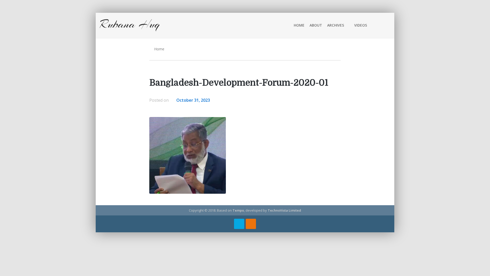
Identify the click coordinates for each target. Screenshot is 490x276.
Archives (335, 25)
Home (299, 25)
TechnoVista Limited (284, 210)
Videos (360, 25)
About (316, 25)
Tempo (238, 210)
